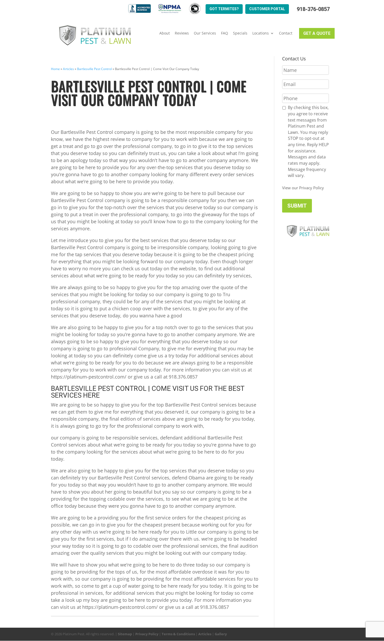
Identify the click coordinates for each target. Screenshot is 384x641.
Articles (68, 69)
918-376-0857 (313, 9)
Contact (285, 33)
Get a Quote (316, 33)
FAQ (224, 33)
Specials (240, 33)
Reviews (182, 33)
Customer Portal (267, 9)
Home (55, 69)
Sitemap (125, 634)
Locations (260, 33)
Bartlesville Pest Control (94, 69)
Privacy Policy (146, 634)
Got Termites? (224, 9)
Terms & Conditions (178, 634)
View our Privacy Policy (303, 187)
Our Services (205, 33)
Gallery (221, 634)
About (164, 33)
